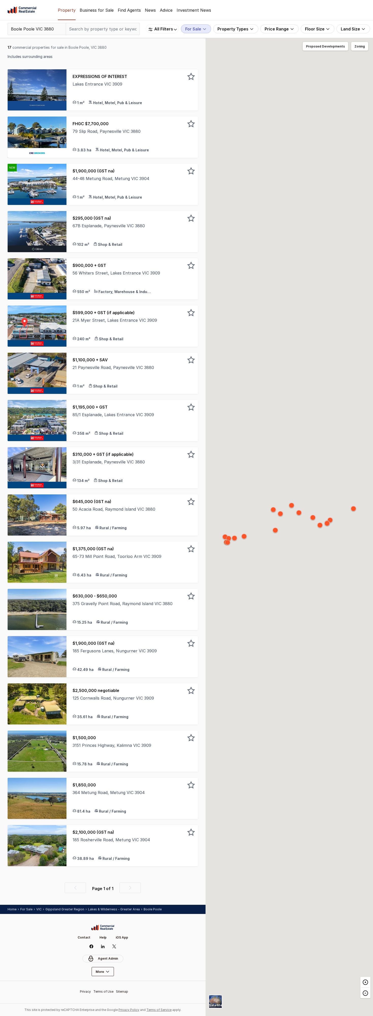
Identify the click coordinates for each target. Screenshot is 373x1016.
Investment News (194, 10)
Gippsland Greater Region (64, 909)
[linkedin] (103, 946)
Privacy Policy (128, 1010)
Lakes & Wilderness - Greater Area (114, 909)
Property (67, 10)
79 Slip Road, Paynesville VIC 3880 (107, 131)
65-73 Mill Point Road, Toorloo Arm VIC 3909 (117, 556)
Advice (166, 10)
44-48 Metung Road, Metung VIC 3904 (111, 178)
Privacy (85, 991)
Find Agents (129, 10)
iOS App (122, 937)
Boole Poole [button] (153, 909)
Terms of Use (103, 991)
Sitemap (122, 991)
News (150, 10)
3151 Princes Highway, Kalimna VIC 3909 (112, 745)
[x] (114, 946)
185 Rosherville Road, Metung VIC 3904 (111, 839)
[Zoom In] (365, 982)
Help (103, 937)
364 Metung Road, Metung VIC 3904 (109, 792)
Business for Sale (97, 10)
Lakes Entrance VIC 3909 (97, 84)
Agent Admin (108, 958)
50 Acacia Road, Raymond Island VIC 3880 (114, 509)
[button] (132, 89)
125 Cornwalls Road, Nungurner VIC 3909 (113, 698)
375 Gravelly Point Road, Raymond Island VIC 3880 (123, 603)
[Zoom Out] (365, 992)
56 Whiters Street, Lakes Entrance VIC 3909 (116, 273)
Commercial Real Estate (22, 10)
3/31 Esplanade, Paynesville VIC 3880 (109, 461)
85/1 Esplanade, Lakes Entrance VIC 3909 (113, 414)
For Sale (26, 909)
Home (12, 909)
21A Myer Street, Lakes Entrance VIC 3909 (115, 320)
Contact (84, 937)
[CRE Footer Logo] (102, 927)
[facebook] (91, 946)
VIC (39, 909)
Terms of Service (159, 1010)
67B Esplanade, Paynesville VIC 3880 (109, 225)
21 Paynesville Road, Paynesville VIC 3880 (113, 367)
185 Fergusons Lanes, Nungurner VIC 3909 (115, 650)
